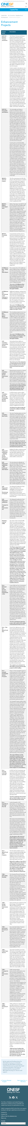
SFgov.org (3, 1118)
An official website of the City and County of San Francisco (14, 1)
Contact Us (4, 1112)
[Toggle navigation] (26, 6)
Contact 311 (4, 1114)
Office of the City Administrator (9, 1116)
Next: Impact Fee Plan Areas (21, 1080)
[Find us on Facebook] (13, 1098)
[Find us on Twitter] (17, 1098)
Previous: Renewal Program (6, 1080)
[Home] (7, 5)
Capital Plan (4, 15)
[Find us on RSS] (10, 1098)
